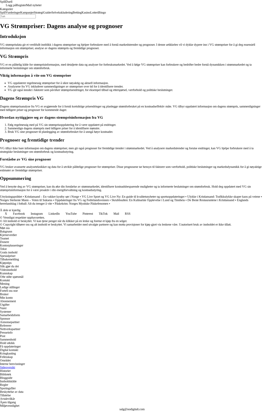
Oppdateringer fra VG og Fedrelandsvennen (82, 200)
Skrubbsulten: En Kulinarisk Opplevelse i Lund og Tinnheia (148, 200)
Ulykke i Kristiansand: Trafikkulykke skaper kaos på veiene (223, 196)
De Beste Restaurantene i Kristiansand (210, 200)
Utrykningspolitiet (11, 196)
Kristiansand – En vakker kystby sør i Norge (52, 196)
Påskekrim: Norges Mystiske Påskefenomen (81, 203)
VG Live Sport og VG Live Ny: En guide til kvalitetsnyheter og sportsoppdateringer (133, 196)
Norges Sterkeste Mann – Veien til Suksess (26, 200)
